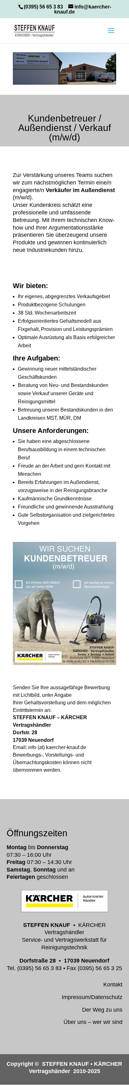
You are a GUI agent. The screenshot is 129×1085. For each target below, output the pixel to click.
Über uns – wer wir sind (93, 1022)
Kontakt (112, 984)
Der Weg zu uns (102, 1010)
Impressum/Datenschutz (92, 997)
